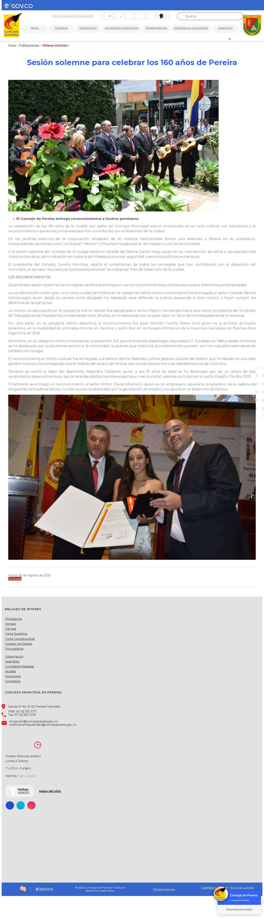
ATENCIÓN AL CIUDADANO (191, 27)
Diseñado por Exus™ (215, 887)
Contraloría (12, 681)
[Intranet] (260, 412)
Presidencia (13, 619)
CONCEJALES (88, 27)
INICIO (35, 27)
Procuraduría (14, 649)
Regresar (14, 579)
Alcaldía (10, 671)
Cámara (10, 629)
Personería (13, 676)
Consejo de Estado (18, 644)
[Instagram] (260, 396)
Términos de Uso (164, 889)
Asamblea (12, 661)
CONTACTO (225, 27)
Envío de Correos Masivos (238, 889)
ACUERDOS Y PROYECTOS (121, 27)
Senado (10, 624)
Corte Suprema (16, 634)
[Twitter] (260, 380)
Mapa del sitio (50, 791)
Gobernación (14, 656)
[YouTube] (260, 388)
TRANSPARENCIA (156, 27)
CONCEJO (61, 27)
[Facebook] (260, 371)
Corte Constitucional (19, 639)
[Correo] (260, 404)
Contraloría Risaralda (19, 666)
